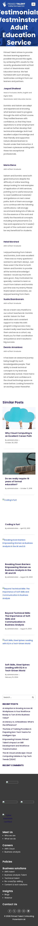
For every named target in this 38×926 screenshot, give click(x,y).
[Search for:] (19, 697)
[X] (14, 911)
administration (12, 440)
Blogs (7, 894)
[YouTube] (23, 911)
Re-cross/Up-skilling (14, 881)
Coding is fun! (12, 524)
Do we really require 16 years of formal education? (17, 481)
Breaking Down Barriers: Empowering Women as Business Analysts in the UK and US (18, 569)
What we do (10, 838)
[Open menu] (33, 4)
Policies (7, 861)
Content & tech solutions (16, 884)
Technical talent (12, 878)
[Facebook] (10, 911)
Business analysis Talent (16, 875)
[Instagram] (19, 911)
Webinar (8, 898)
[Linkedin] (28, 911)
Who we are (10, 835)
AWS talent (10, 871)
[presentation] (19, 418)
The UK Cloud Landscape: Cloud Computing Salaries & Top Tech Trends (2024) (17, 756)
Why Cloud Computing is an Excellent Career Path (18, 434)
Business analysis (12, 852)
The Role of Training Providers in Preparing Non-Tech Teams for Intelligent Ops (17, 732)
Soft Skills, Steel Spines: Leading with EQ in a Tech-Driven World (17, 667)
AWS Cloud (9, 848)
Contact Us (10, 904)
